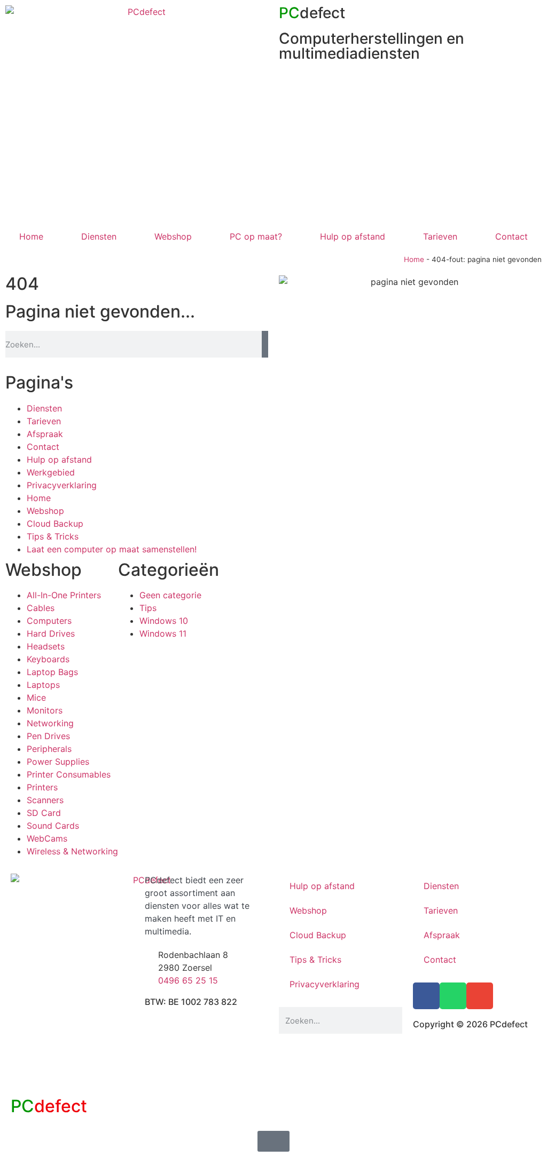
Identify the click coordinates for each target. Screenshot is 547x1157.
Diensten (98, 236)
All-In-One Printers (64, 595)
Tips (148, 608)
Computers (49, 620)
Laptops (43, 684)
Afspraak (45, 434)
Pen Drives (48, 736)
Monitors (44, 710)
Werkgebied (51, 472)
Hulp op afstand (352, 236)
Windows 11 (162, 633)
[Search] (265, 344)
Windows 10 (163, 620)
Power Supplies (58, 761)
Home (31, 236)
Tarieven (440, 236)
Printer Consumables (69, 774)
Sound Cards (53, 825)
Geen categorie (170, 595)
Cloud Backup (55, 523)
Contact (511, 236)
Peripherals (49, 748)
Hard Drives (51, 633)
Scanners (45, 800)
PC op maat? (256, 236)
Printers (42, 787)
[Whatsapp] (453, 995)
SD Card (44, 812)
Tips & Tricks (53, 536)
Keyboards (48, 659)
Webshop (173, 236)
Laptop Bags (52, 672)
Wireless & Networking (72, 851)
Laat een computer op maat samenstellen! (112, 549)
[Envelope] (479, 995)
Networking (50, 723)
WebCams (47, 838)
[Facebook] (426, 995)
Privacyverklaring (62, 485)
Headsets (46, 646)
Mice (36, 697)
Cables (40, 608)
